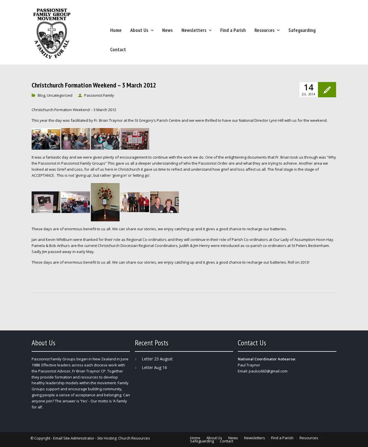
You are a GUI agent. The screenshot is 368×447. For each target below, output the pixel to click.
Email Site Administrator (73, 438)
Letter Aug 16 (154, 367)
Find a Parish (233, 30)
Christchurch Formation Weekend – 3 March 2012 (94, 85)
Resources (264, 30)
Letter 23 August (157, 359)
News (167, 30)
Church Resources (134, 438)
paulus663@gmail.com (268, 371)
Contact (118, 49)
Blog (41, 95)
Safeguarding (302, 30)
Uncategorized (59, 95)
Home (116, 30)
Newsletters (193, 30)
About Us (139, 30)
